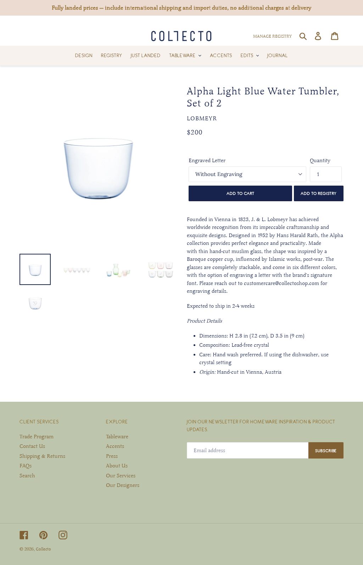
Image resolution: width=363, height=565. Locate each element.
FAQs (25, 465)
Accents (115, 446)
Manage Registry (272, 36)
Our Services (120, 475)
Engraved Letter (207, 160)
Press (112, 456)
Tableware (117, 436)
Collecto (43, 549)
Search (27, 475)
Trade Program (36, 436)
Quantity (320, 160)
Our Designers (122, 485)
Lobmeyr (202, 118)
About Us (117, 465)
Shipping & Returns (42, 456)
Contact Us (32, 446)
